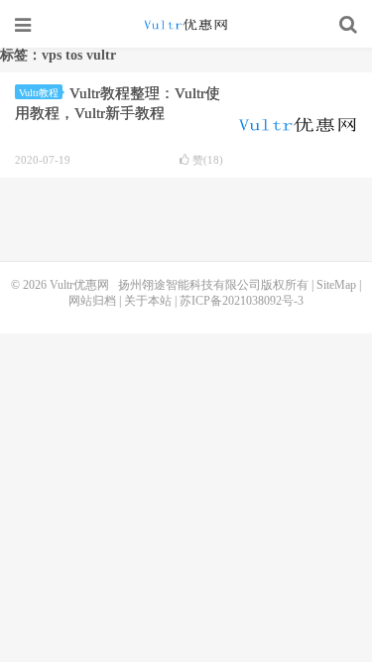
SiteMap (336, 285)
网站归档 (92, 301)
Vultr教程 (39, 92)
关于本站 (148, 301)
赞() (207, 160)
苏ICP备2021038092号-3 (242, 301)
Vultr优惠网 (186, 25)
